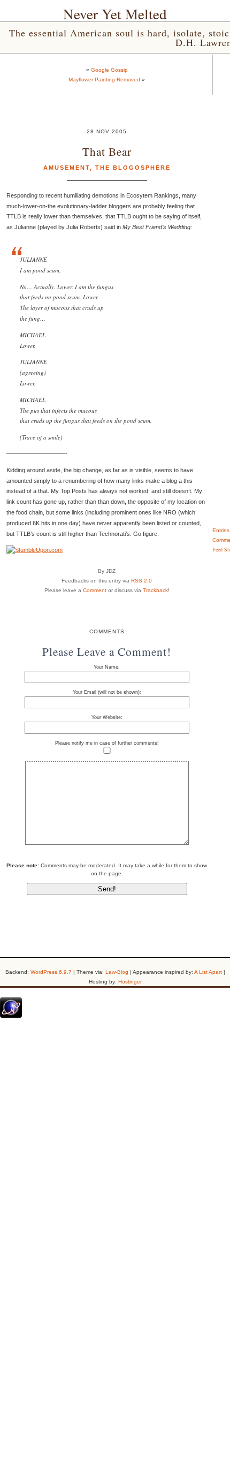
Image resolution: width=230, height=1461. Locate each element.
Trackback (155, 590)
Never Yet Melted (115, 14)
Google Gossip (109, 70)
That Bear (107, 151)
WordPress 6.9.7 (51, 972)
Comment (94, 590)
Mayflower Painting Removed (104, 79)
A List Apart (208, 972)
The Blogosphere (133, 167)
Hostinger (130, 982)
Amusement (66, 167)
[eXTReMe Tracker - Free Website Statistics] (11, 1015)
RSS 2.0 (141, 581)
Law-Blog (116, 972)
